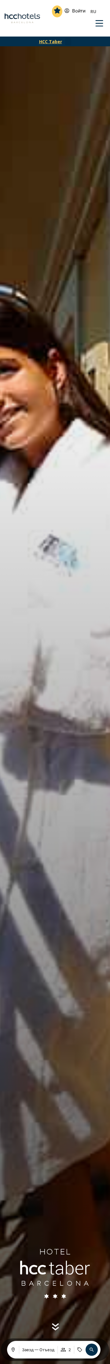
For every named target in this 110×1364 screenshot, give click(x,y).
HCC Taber (50, 41)
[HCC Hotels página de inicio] (22, 18)
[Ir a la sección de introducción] (55, 1327)
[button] (68, 41)
